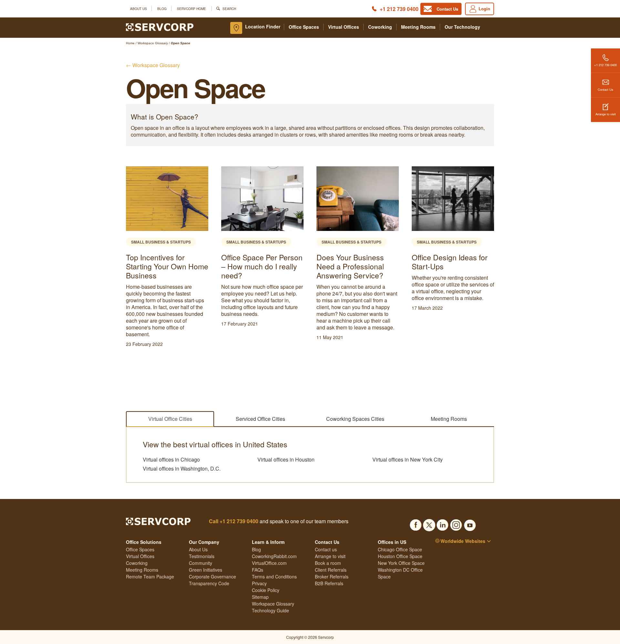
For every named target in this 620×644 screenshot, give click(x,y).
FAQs (257, 569)
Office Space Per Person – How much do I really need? (166, 266)
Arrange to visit (605, 114)
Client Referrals (330, 569)
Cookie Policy (265, 590)
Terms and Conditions (274, 576)
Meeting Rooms (418, 27)
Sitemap (260, 597)
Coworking (380, 27)
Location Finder (262, 26)
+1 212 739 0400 (399, 9)
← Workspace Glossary (153, 65)
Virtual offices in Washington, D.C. (182, 468)
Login (484, 8)
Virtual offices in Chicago (171, 459)
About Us (138, 8)
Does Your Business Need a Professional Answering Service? (255, 266)
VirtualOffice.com (269, 563)
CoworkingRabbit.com (274, 556)
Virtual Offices (343, 27)
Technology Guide (270, 610)
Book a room (328, 563)
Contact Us (605, 89)
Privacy (259, 583)
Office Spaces (304, 27)
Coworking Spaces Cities (355, 418)
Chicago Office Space (400, 549)
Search (229, 8)
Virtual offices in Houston (286, 459)
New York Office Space (401, 563)
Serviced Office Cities (260, 418)
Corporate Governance (212, 576)
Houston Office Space (400, 556)
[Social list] (415, 523)
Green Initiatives (205, 569)
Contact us (326, 549)
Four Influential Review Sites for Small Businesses (450, 266)
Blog (162, 8)
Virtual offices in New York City (407, 459)
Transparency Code (209, 583)
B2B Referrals (329, 583)
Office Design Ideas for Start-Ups (354, 262)
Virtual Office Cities (170, 418)
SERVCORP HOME (191, 8)
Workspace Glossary (273, 603)
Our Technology (462, 27)
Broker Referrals (331, 576)
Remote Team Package (150, 576)
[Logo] (159, 26)
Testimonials (201, 556)
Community (200, 563)
